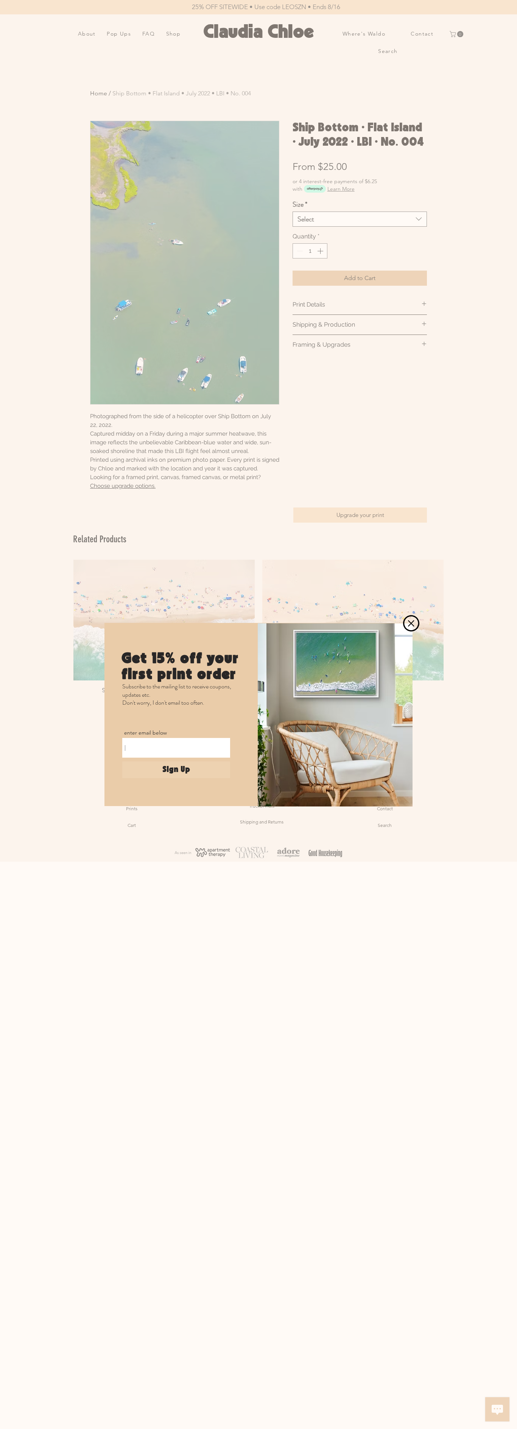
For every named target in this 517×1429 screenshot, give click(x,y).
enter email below (145, 732)
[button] (411, 623)
